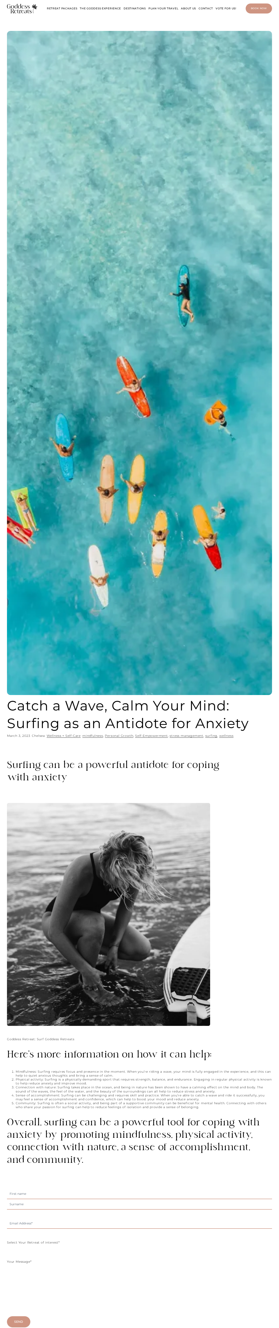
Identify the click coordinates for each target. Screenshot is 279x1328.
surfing (211, 736)
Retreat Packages (62, 8)
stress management (186, 736)
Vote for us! (226, 8)
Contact (206, 8)
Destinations (135, 8)
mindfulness (92, 736)
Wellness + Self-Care (64, 736)
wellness (226, 736)
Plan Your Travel (163, 8)
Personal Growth (119, 736)
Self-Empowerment (151, 736)
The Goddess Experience (100, 8)
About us (188, 8)
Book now (259, 8)
